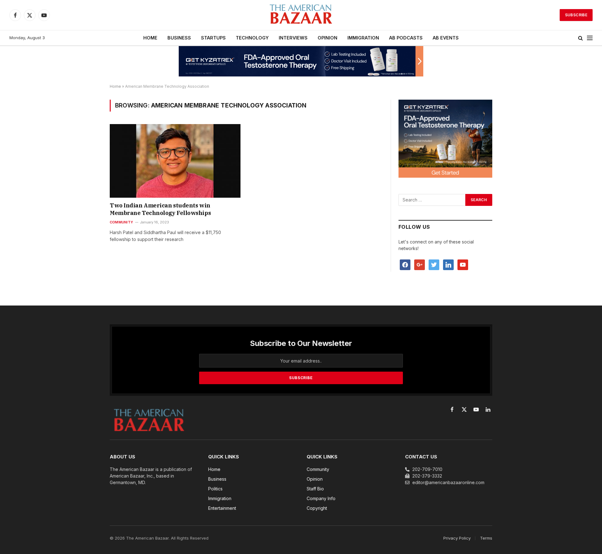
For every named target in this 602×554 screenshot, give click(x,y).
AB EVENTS (446, 37)
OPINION (327, 37)
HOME (150, 37)
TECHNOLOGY (252, 37)
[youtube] (462, 264)
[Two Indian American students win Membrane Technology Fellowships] (175, 160)
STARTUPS (213, 37)
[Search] (580, 38)
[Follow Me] (434, 264)
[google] (419, 264)
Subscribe (576, 15)
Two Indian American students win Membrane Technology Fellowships (160, 209)
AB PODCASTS (406, 37)
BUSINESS (179, 37)
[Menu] (590, 38)
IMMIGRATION (363, 37)
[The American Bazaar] (301, 15)
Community (121, 222)
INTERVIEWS (293, 37)
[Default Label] (448, 264)
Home (115, 86)
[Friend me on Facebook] (405, 264)
